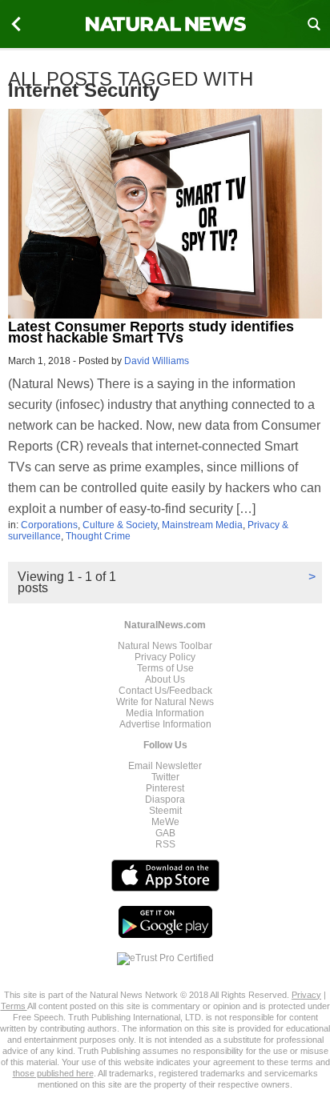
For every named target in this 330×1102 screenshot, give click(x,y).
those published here (53, 1073)
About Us (165, 679)
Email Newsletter (165, 765)
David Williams (156, 361)
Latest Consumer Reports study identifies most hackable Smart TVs (151, 332)
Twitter (165, 777)
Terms (14, 1006)
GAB (165, 833)
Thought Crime (98, 536)
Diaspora (165, 799)
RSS (165, 844)
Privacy (306, 995)
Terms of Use (165, 668)
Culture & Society (119, 525)
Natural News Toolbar (165, 645)
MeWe (165, 822)
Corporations (49, 525)
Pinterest (165, 788)
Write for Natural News (165, 701)
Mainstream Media (202, 525)
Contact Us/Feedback (165, 690)
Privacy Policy (165, 657)
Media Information (165, 713)
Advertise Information (165, 724)
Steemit (165, 810)
